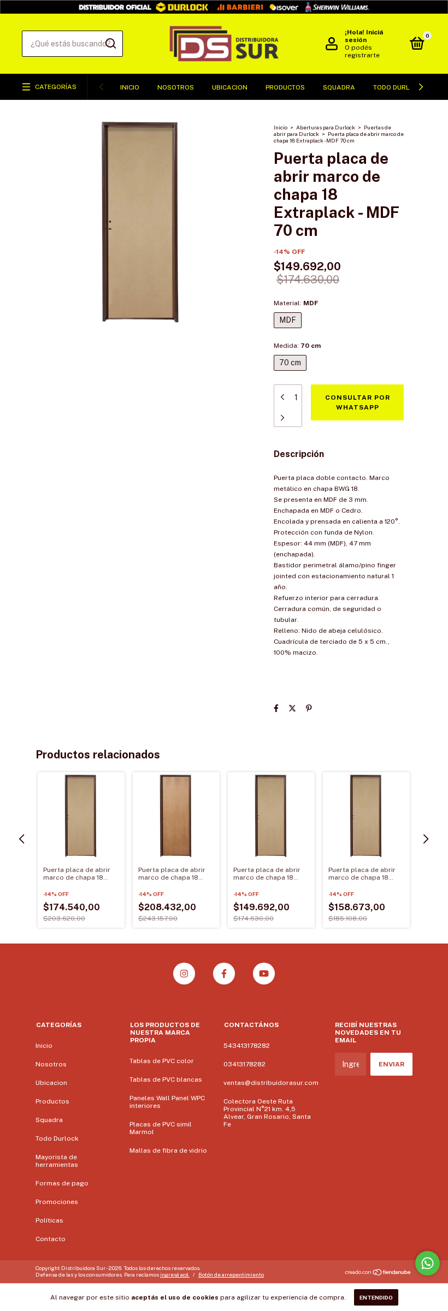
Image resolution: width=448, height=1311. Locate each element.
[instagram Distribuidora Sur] (184, 973)
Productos (285, 87)
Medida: (297, 345)
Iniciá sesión (364, 36)
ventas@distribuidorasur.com (271, 1083)
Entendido (376, 1297)
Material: (296, 303)
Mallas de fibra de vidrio (168, 1150)
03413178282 (244, 1064)
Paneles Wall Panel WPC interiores (167, 1102)
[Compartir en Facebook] (276, 708)
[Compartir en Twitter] (292, 708)
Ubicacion (229, 87)
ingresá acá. (175, 1274)
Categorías (55, 87)
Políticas (49, 1220)
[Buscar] (110, 44)
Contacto (51, 1239)
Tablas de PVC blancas (165, 1079)
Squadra (339, 87)
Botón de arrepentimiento (231, 1274)
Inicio (129, 87)
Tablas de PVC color (161, 1061)
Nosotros (175, 87)
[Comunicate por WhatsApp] (427, 1263)
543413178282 (246, 1045)
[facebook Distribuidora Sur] (224, 973)
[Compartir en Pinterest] (309, 708)
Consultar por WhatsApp (357, 402)
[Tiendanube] (378, 1272)
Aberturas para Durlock (325, 127)
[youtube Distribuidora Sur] (264, 973)
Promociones (57, 1202)
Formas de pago (62, 1183)
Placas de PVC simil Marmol (160, 1128)
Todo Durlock (398, 87)
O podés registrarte (362, 51)
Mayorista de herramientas (57, 1160)
